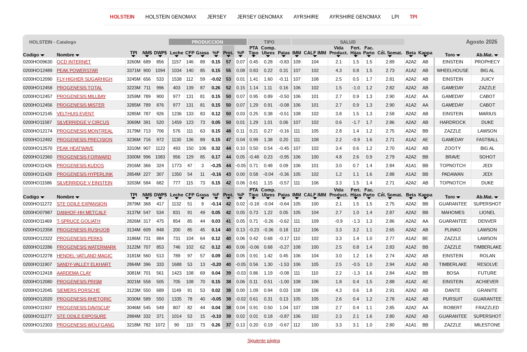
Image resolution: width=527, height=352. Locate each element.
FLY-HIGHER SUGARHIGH (84, 79)
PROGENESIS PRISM (79, 281)
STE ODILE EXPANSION (82, 203)
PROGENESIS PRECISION (84, 139)
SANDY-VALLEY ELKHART (84, 264)
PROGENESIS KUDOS (80, 165)
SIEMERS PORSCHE (78, 290)
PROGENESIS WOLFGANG (85, 324)
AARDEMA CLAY (74, 272)
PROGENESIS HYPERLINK (85, 174)
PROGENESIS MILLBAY (81, 96)
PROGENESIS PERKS (80, 238)
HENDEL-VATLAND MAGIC (84, 255)
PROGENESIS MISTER (81, 105)
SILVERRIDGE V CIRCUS (83, 122)
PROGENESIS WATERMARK (86, 247)
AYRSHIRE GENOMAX (355, 17)
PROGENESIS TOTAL (79, 87)
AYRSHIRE (306, 17)
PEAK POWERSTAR (77, 70)
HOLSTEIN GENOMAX (170, 17)
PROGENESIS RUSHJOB (83, 229)
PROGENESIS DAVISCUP (83, 307)
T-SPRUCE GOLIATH (78, 221)
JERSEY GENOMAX (260, 17)
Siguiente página (263, 340)
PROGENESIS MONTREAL (85, 130)
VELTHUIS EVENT (75, 113)
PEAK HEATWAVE (75, 148)
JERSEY (216, 17)
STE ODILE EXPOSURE (81, 316)
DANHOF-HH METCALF (82, 212)
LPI (395, 17)
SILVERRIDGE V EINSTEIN (84, 182)
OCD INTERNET (74, 61)
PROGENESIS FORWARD (84, 156)
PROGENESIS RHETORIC (84, 298)
